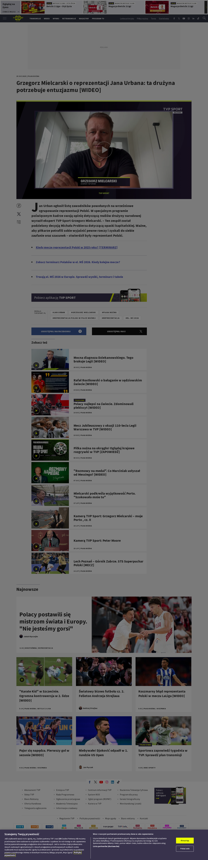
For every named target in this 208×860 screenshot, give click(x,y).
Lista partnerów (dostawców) (106, 846)
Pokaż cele (184, 848)
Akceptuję (185, 840)
